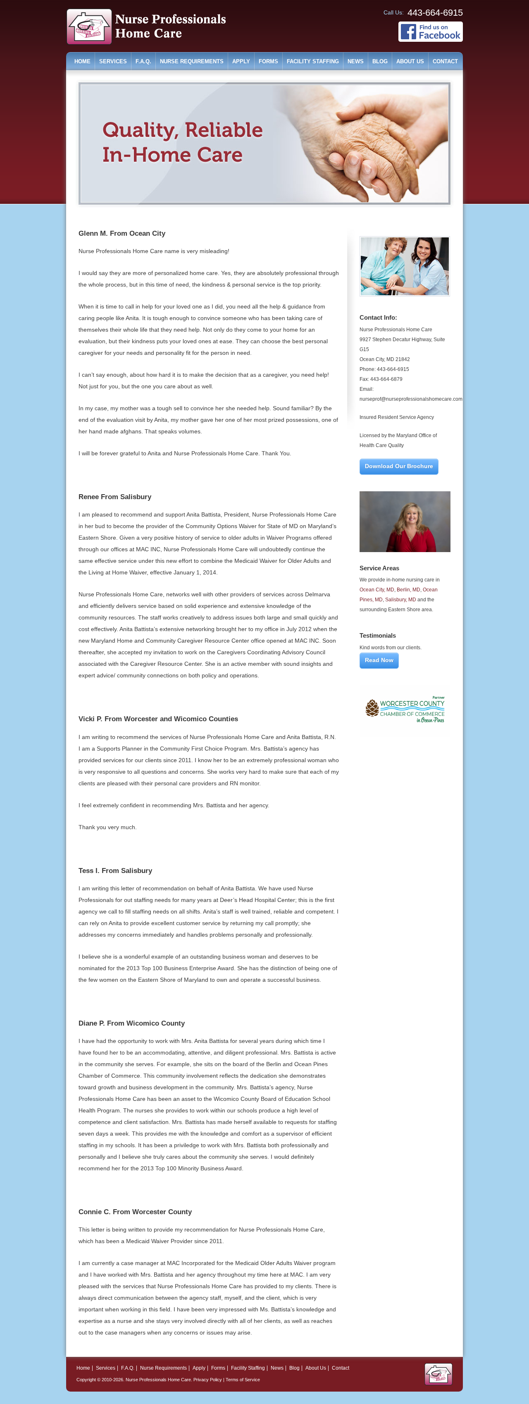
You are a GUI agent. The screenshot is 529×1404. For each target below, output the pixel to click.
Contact (445, 61)
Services (113, 61)
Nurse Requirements (192, 61)
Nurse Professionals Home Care (158, 1379)
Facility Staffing (313, 61)
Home (82, 61)
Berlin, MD (408, 590)
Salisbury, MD (400, 600)
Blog (380, 61)
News (356, 61)
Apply (241, 61)
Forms (268, 61)
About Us (410, 61)
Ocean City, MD (377, 590)
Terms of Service (243, 1379)
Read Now (379, 660)
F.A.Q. (143, 61)
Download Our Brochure (399, 466)
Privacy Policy (207, 1379)
